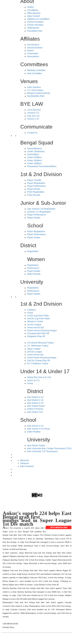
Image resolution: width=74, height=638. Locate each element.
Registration (33, 251)
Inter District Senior (36, 406)
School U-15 (33, 119)
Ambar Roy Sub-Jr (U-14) (39, 377)
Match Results (33, 274)
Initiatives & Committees (38, 19)
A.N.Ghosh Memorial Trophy (40, 343)
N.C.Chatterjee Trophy (37, 363)
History (30, 7)
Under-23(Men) (34, 157)
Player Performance (36, 186)
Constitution (32, 10)
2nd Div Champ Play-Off (38, 360)
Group (30, 312)
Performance (33, 268)
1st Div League (34, 324)
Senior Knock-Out (35, 327)
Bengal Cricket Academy (38, 93)
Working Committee (36, 70)
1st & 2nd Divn (34, 110)
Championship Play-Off (38, 333)
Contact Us (32, 132)
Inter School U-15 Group (38, 429)
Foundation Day (34, 31)
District (30, 50)
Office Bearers (33, 13)
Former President (35, 22)
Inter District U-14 (35, 397)
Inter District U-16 (35, 400)
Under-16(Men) (34, 163)
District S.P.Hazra (35, 409)
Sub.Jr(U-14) (33, 116)
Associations (33, 56)
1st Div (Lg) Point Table (38, 315)
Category (31, 310)
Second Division (35, 47)
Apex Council (33, 16)
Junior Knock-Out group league (41, 357)
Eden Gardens (34, 87)
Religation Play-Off (36, 336)
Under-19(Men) (34, 160)
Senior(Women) (34, 148)
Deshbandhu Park (35, 96)
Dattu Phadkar (34, 432)
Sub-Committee (34, 73)
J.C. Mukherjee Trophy (37, 345)
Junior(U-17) (33, 113)
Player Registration (36, 183)
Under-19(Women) (36, 151)
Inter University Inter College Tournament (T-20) (49, 448)
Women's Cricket (35, 321)
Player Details (33, 189)
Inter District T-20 (35, 412)
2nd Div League (34, 352)
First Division (33, 45)
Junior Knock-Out (35, 354)
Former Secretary (35, 25)
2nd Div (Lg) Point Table (38, 318)
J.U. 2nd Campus (35, 90)
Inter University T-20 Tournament (42, 451)
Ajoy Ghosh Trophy (36, 445)
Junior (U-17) (33, 380)
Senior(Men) (33, 154)
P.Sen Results (33, 195)
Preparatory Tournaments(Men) (41, 166)
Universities (32, 53)
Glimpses (24, 463)
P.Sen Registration (35, 192)
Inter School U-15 (35, 426)
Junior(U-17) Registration (39, 212)
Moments (24, 460)
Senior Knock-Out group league (42, 330)
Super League (34, 349)
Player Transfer (34, 180)
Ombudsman (33, 28)
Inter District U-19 (35, 403)
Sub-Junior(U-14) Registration (41, 209)
